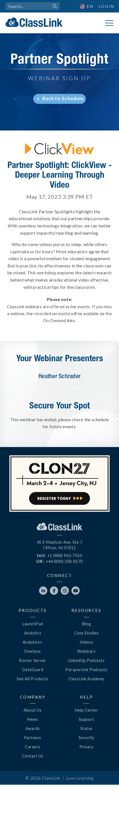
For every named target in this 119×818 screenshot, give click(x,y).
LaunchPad (32, 623)
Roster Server (32, 660)
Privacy (86, 746)
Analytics (33, 633)
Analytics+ (33, 642)
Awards (32, 728)
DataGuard (32, 669)
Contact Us (32, 756)
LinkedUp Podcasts (86, 660)
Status (86, 728)
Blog (86, 623)
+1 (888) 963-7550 (64, 555)
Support (86, 719)
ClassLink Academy (86, 678)
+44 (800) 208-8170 (64, 561)
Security (86, 737)
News (32, 719)
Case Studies (86, 633)
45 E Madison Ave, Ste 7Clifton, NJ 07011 (59, 545)
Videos (86, 642)
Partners (32, 737)
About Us (33, 710)
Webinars (86, 651)
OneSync (32, 651)
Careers (32, 746)
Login (107, 6)
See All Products (32, 678)
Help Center (86, 710)
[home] (34, 22)
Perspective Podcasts (86, 669)
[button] (105, 804)
